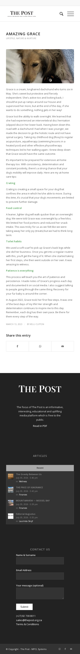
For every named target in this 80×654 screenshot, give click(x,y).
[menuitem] (59, 13)
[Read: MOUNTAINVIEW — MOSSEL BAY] (10, 502)
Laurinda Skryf (26, 521)
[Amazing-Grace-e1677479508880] (40, 66)
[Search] (59, 13)
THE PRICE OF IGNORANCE (29, 487)
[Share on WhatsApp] (40, 346)
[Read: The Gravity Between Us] (10, 476)
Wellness (23, 481)
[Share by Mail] (62, 346)
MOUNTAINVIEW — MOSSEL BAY (33, 500)
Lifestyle (10, 38)
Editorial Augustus (25, 513)
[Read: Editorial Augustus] (10, 516)
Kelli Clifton (37, 324)
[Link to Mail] (71, 649)
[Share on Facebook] (17, 346)
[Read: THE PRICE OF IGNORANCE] (10, 489)
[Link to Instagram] (59, 649)
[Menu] (68, 13)
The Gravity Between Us (29, 474)
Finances (23, 494)
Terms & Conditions (27, 624)
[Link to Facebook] (65, 649)
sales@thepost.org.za (29, 620)
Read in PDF (40, 426)
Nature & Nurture (26, 38)
